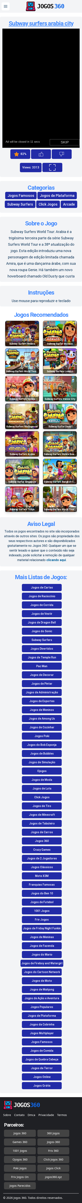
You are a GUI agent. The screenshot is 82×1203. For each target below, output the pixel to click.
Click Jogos (48, 204)
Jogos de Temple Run (42, 657)
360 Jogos (53, 1133)
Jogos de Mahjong (42, 989)
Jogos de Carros (42, 832)
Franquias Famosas (42, 884)
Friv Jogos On (20, 1177)
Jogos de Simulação (41, 762)
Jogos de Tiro (41, 806)
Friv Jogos (42, 919)
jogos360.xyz (53, 1177)
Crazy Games (42, 849)
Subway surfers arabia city (41, 23)
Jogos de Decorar (42, 674)
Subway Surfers (20, 204)
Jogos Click (53, 1168)
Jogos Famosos (21, 195)
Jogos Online (42, 1076)
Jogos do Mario (41, 954)
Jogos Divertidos (41, 648)
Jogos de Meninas (42, 937)
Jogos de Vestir (41, 613)
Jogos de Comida (41, 1050)
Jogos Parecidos (20, 1186)
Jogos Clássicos (42, 867)
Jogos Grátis (42, 1085)
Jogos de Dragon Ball (42, 622)
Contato (19, 1115)
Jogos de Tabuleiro (42, 823)
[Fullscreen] (52, 167)
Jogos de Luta (41, 788)
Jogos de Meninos (42, 709)
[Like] (41, 154)
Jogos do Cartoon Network (42, 972)
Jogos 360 (42, 841)
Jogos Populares (41, 1007)
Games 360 (20, 1142)
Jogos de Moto (42, 980)
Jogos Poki (41, 736)
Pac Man (41, 666)
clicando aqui (56, 560)
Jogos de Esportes (42, 701)
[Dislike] (62, 154)
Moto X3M (42, 875)
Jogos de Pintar (41, 683)
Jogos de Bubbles (42, 753)
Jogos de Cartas (42, 587)
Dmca (31, 1115)
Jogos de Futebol (42, 902)
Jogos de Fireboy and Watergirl (41, 963)
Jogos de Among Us (42, 718)
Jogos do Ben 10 (42, 893)
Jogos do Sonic (41, 631)
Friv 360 (53, 1151)
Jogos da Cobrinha (41, 1024)
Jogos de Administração (42, 692)
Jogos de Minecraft (42, 814)
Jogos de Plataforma (57, 195)
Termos (62, 1115)
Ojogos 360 (20, 1159)
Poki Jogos (20, 1168)
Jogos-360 (53, 1142)
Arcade (69, 204)
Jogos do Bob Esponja (42, 744)
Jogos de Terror (42, 1068)
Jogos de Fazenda (42, 945)
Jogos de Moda (41, 779)
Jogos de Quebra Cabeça (41, 1059)
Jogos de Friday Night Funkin (42, 928)
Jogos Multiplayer (42, 1033)
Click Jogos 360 (53, 1159)
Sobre (7, 1115)
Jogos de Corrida (41, 605)
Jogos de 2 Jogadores (42, 858)
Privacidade (46, 1115)
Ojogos (42, 771)
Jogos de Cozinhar (41, 727)
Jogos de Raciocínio (41, 596)
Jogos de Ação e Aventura (41, 998)
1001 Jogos (42, 910)
